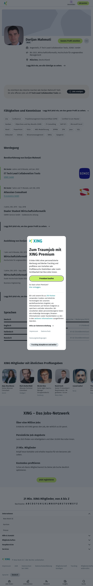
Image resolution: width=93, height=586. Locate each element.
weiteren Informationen (44, 318)
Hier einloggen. (35, 287)
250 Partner (50, 296)
